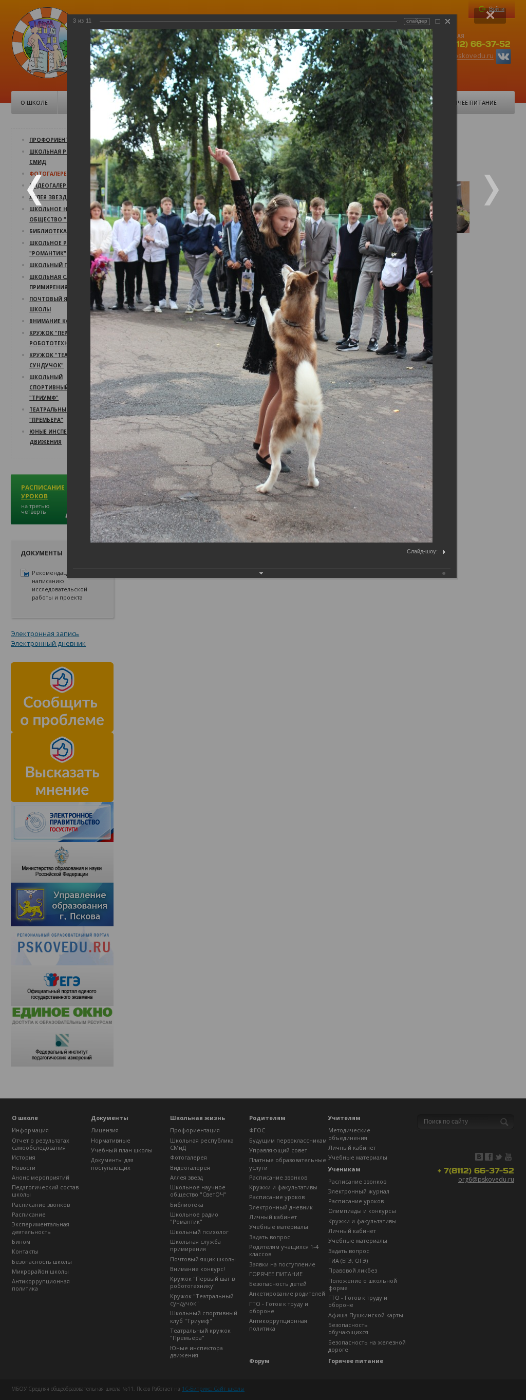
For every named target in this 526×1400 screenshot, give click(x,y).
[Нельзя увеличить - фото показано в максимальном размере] (438, 21)
